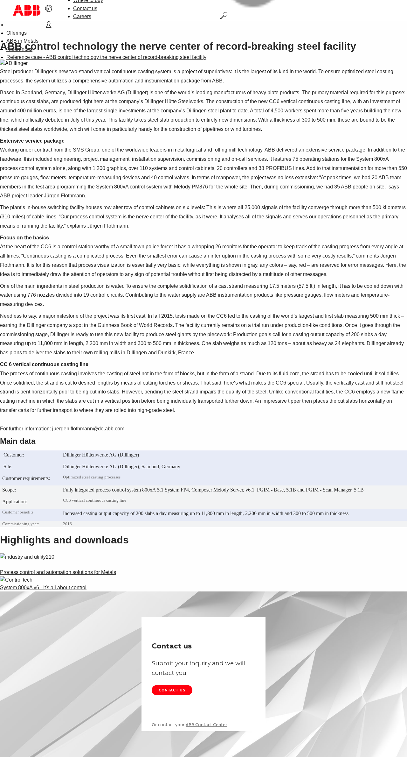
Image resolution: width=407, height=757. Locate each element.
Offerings (16, 33)
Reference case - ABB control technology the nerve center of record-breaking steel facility (106, 57)
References (19, 49)
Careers (82, 16)
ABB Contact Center (206, 724)
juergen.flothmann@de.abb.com (88, 428)
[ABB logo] (27, 10)
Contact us (85, 8)
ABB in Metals (22, 41)
